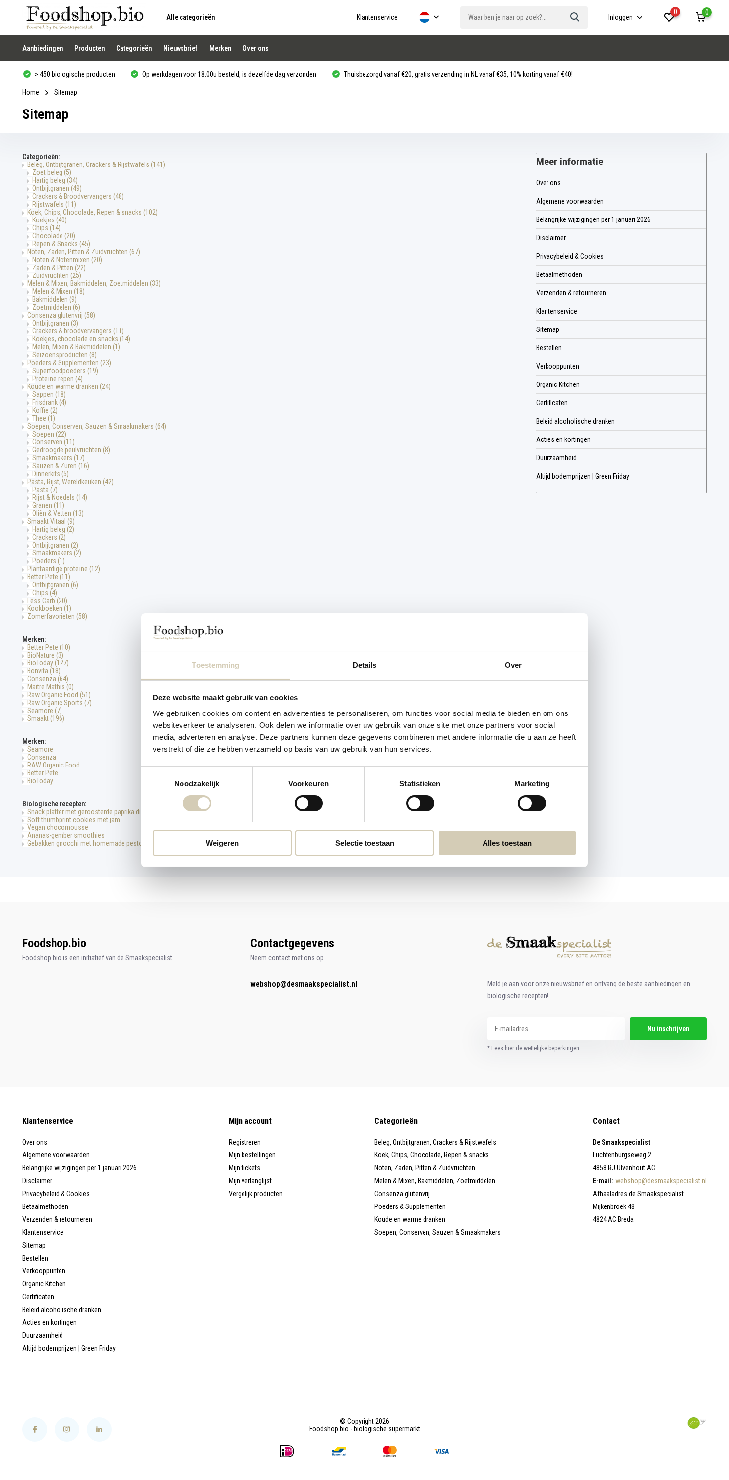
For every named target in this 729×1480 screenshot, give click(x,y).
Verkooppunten (557, 366)
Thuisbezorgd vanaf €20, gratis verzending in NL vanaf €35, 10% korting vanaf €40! (457, 74)
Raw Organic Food (59, 695)
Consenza (47, 679)
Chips (46, 228)
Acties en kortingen (563, 439)
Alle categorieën (190, 17)
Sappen (49, 394)
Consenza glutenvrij (61, 315)
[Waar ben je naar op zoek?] (575, 17)
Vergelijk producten (256, 1194)
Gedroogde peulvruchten (71, 450)
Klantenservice (377, 17)
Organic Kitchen (558, 384)
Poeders (48, 561)
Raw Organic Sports (59, 703)
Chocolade (53, 236)
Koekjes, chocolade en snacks (81, 339)
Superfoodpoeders (65, 371)
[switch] (309, 803)
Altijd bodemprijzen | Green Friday (582, 476)
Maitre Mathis (50, 687)
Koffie (45, 410)
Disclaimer (551, 238)
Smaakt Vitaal (51, 521)
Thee (43, 418)
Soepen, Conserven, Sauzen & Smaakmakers (96, 426)
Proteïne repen (57, 379)
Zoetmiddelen (56, 307)
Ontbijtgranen (57, 188)
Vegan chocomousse (57, 827)
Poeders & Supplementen (69, 363)
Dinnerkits (50, 474)
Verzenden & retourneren (571, 293)
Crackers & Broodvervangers (78, 196)
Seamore (44, 710)
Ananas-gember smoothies (66, 835)
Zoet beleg (51, 172)
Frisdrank (49, 402)
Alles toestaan (507, 842)
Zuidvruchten (56, 275)
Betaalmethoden (559, 274)
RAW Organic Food (53, 765)
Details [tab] (365, 664)
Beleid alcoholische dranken (575, 421)
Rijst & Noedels (59, 497)
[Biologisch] (697, 1423)
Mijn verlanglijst (250, 1181)
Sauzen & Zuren (60, 466)
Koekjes (49, 220)
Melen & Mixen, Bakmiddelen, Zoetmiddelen (94, 283)
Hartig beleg (55, 180)
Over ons (256, 48)
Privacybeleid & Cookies (570, 256)
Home (30, 92)
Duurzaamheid (556, 458)
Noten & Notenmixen (67, 260)
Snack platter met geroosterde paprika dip (85, 812)
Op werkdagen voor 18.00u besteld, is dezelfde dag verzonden (228, 74)
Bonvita (44, 671)
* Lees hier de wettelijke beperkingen (533, 1048)
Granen (48, 505)
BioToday (48, 663)
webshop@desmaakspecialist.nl (303, 983)
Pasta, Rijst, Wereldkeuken (70, 482)
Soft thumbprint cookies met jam (73, 819)
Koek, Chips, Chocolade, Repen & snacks (92, 212)
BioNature (45, 655)
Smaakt (45, 718)
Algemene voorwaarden (570, 201)
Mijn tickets (244, 1168)
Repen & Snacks (61, 244)
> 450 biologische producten (74, 74)
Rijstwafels (54, 204)
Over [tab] (513, 664)
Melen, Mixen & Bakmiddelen (76, 347)
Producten (89, 48)
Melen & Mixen (58, 291)
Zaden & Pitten (59, 268)
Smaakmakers (58, 458)
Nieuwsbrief (180, 48)
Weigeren (222, 842)
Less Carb (47, 600)
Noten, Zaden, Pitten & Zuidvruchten (83, 252)
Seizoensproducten (64, 355)
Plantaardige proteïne (63, 569)
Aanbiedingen (42, 48)
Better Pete (48, 577)
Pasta (45, 489)
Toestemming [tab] (215, 664)
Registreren (245, 1142)
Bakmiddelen (54, 299)
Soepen (49, 434)
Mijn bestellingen (252, 1155)
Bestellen (549, 348)
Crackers (49, 537)
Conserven (53, 442)
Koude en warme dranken (69, 386)
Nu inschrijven (668, 1029)
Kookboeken (49, 608)
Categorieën (134, 48)
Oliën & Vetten (58, 513)
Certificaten (552, 403)
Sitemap (547, 329)
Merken (220, 48)
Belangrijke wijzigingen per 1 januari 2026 (593, 219)
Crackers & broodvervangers (78, 331)
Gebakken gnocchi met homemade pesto (85, 843)
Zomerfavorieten (57, 616)
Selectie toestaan (364, 842)
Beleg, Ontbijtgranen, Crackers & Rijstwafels (96, 164)
